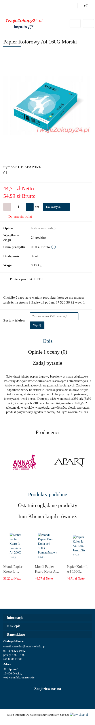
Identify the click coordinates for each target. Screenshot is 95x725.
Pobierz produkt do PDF (26, 279)
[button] (47, 617)
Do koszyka (53, 207)
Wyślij (37, 325)
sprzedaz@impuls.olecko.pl (29, 646)
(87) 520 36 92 (17, 650)
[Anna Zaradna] (25, 463)
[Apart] (70, 463)
